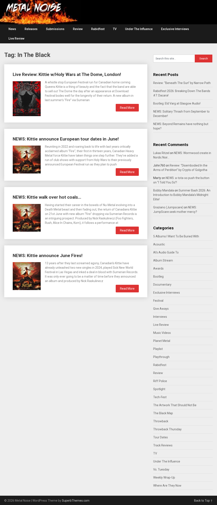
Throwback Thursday (167, 429)
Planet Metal (161, 341)
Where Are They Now (167, 485)
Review (78, 29)
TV (115, 29)
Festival (158, 300)
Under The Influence (139, 29)
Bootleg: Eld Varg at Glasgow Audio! (176, 103)
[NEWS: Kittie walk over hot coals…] (27, 217)
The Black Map (163, 413)
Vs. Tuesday (161, 469)
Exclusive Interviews (175, 29)
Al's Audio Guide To (166, 252)
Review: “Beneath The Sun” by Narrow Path (182, 83)
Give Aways (161, 308)
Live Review (16, 38)
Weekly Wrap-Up (164, 477)
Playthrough (161, 357)
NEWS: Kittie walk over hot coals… (47, 197)
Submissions (55, 29)
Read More (127, 107)
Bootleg (158, 276)
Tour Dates (160, 437)
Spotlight (159, 389)
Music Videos (162, 332)
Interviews (160, 316)
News (12, 29)
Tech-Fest (160, 397)
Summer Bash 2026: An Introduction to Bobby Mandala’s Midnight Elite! (181, 195)
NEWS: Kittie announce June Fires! (47, 255)
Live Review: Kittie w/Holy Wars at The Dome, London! (67, 74)
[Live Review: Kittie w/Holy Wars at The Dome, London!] (27, 98)
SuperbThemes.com (75, 500)
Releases (31, 29)
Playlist (158, 349)
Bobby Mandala (163, 190)
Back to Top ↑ (203, 500)
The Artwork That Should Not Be (174, 405)
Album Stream (163, 260)
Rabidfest (97, 29)
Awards (158, 268)
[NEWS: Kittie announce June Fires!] (27, 275)
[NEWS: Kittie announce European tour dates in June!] (27, 158)
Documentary (162, 284)
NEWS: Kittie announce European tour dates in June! (66, 139)
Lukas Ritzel (161, 153)
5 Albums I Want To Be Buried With (176, 236)
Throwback (160, 421)
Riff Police (160, 381)
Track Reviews (162, 445)
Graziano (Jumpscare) (168, 207)
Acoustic (159, 244)
